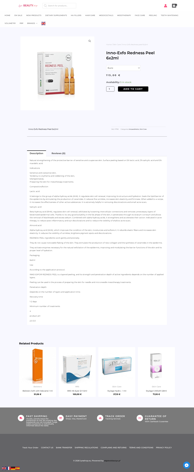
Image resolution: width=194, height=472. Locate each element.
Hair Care (90, 15)
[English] (43, 23)
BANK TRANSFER (64, 447)
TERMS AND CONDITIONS (141, 447)
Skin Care (117, 44)
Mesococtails (106, 15)
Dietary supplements (56, 15)
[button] (36, 23)
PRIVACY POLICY (164, 447)
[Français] (8, 468)
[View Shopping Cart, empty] (174, 6)
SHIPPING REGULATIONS (86, 447)
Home (7, 15)
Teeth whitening (169, 15)
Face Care (140, 15)
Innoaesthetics (134, 129)
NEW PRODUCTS (33, 15)
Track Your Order (30, 447)
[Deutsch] (13, 468)
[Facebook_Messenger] (186, 465)
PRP (21, 23)
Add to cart (133, 89)
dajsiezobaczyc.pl (112, 460)
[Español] (17, 468)
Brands (31, 23)
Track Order (115, 416)
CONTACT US (47, 447)
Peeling (153, 15)
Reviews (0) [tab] (58, 153)
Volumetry (10, 23)
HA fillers (76, 15)
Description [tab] (36, 153)
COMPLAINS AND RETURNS (114, 447)
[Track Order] (100, 418)
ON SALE (18, 15)
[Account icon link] (165, 5)
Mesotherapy (124, 15)
